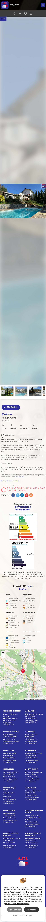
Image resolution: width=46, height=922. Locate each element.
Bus (28, 642)
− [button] (3, 656)
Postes (12, 645)
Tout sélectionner (13, 598)
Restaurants (31, 620)
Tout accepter (31, 909)
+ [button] (3, 652)
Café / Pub (30, 618)
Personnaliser (15, 909)
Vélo (29, 638)
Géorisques (20, 477)
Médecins (13, 603)
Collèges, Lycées (15, 625)
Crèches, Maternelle (11, 619)
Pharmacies (14, 607)
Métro (29, 640)
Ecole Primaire (15, 623)
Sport (29, 623)
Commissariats (15, 642)
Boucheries (31, 605)
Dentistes (13, 605)
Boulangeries (31, 607)
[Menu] (43, 5)
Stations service (15, 640)
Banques (13, 647)
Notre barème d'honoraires (10, 481)
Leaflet (26, 699)
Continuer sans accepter (23, 915)
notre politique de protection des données (23, 902)
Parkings (13, 638)
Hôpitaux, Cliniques (16, 600)
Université (13, 627)
